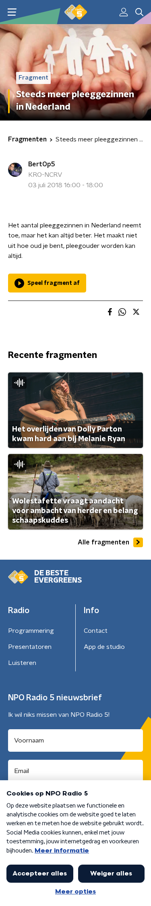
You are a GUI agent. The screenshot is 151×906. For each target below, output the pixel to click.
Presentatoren (30, 647)
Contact (96, 631)
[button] (12, 12)
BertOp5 (41, 164)
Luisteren (22, 663)
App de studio (104, 647)
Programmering (31, 631)
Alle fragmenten (103, 542)
